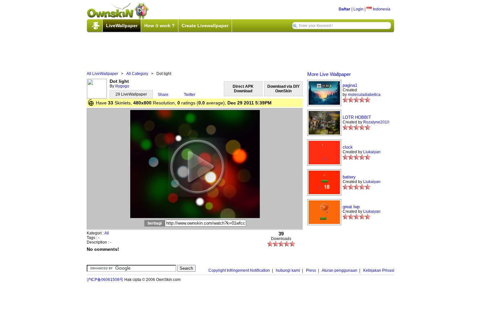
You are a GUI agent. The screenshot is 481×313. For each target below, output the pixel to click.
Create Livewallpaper (205, 25)
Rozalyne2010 (376, 122)
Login (358, 9)
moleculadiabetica (364, 94)
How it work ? (159, 25)
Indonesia (381, 9)
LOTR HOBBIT (357, 117)
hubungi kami (288, 270)
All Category (137, 73)
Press (311, 270)
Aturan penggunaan (339, 270)
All (106, 233)
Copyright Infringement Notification (239, 270)
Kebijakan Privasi (378, 270)
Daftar (344, 9)
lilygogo (122, 86)
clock (348, 147)
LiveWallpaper (121, 25)
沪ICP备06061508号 (105, 279)
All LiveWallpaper (102, 73)
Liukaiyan (372, 152)
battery (349, 177)
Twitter (189, 94)
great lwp (351, 206)
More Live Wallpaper (329, 74)
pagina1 (350, 85)
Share (163, 94)
